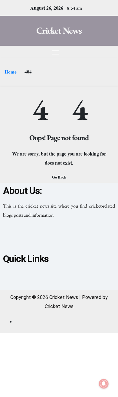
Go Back (59, 177)
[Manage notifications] (104, 384)
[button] (99, 51)
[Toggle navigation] (55, 52)
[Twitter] (59, 237)
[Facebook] (33, 237)
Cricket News (59, 30)
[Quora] (84, 237)
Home (11, 71)
